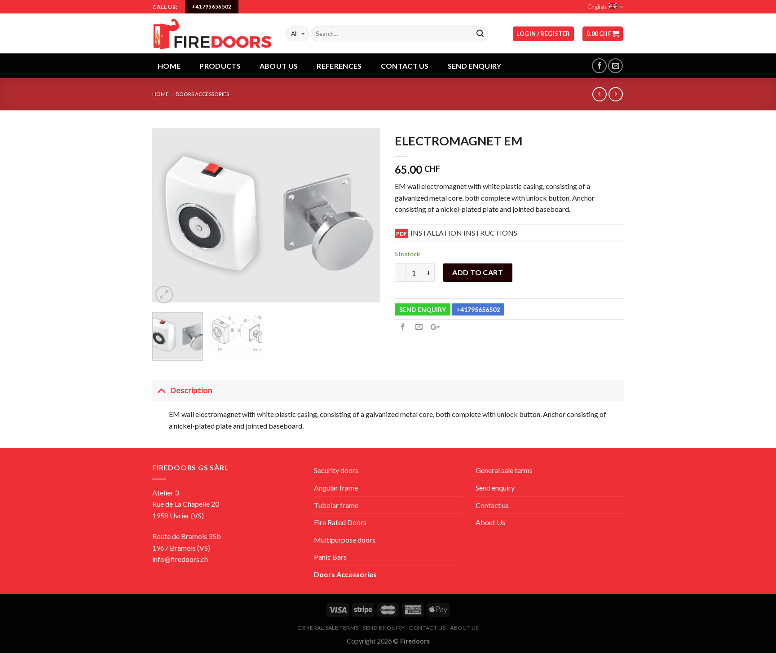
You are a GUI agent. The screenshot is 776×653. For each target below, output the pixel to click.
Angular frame (336, 487)
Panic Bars (330, 556)
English (597, 6)
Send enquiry (495, 487)
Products (220, 65)
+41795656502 (478, 309)
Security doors (336, 470)
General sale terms (504, 470)
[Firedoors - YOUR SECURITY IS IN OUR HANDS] (212, 33)
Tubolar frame (336, 505)
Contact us (405, 65)
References (339, 65)
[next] (365, 217)
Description (191, 390)
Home (169, 65)
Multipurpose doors (344, 539)
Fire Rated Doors (340, 522)
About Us (279, 65)
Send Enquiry (475, 65)
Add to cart (477, 272)
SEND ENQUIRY (422, 309)
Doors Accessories (202, 94)
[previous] (168, 217)
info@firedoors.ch (180, 559)
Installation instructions (463, 232)
